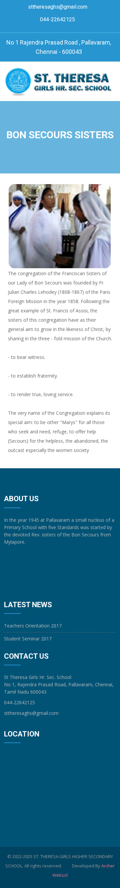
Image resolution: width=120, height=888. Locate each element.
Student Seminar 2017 (28, 638)
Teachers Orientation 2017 (33, 625)
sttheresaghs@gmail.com (57, 7)
